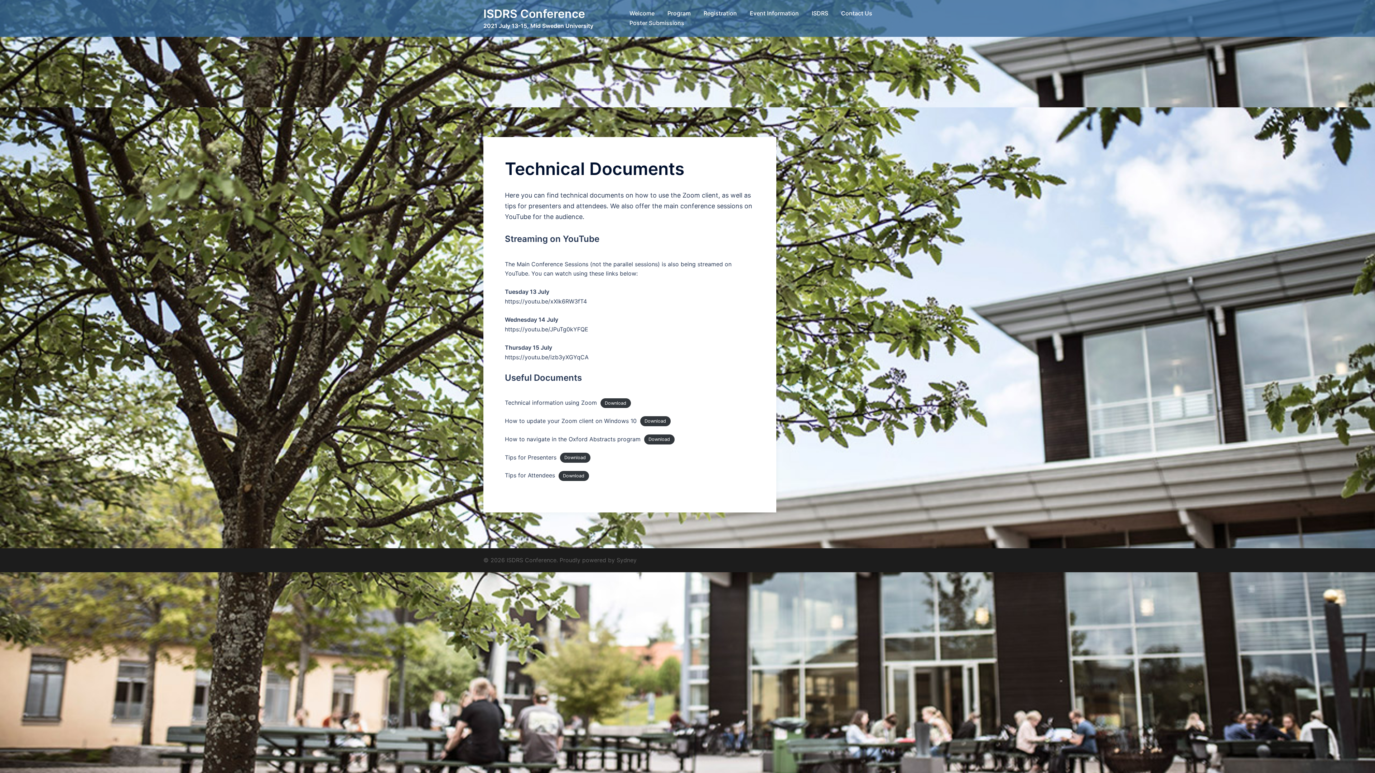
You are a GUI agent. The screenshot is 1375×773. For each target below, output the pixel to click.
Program (679, 13)
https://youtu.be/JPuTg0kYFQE (546, 329)
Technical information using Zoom (551, 402)
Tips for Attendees (530, 475)
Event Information (774, 13)
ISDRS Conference (534, 14)
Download (615, 403)
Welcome (642, 13)
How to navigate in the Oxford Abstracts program (573, 439)
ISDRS (820, 13)
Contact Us (856, 13)
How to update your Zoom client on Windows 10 (571, 420)
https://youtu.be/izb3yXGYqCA (547, 357)
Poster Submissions (656, 22)
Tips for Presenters (530, 457)
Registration (720, 13)
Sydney (627, 560)
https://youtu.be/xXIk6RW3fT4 (546, 301)
